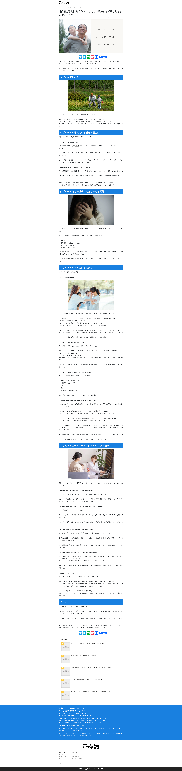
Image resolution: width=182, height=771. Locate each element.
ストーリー (62, 758)
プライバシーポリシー (77, 758)
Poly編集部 (120, 17)
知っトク (61, 763)
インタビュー (62, 756)
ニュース (61, 760)
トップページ (75, 756)
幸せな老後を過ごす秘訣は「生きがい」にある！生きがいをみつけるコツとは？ (91, 667)
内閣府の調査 (75, 145)
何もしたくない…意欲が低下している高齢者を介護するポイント (87, 643)
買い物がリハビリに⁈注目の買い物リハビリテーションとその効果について (90, 691)
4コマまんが (62, 755)
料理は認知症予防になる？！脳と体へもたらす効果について (86, 655)
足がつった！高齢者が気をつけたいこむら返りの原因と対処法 (87, 679)
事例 (60, 761)
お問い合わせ (75, 755)
